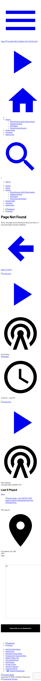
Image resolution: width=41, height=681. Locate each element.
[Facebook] (10, 209)
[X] (9, 211)
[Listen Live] (20, 293)
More (3, 494)
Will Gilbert (14, 126)
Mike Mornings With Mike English (22, 121)
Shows (8, 119)
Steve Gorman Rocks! (18, 128)
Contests (9, 132)
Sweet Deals (10, 130)
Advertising (9, 134)
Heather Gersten (16, 124)
